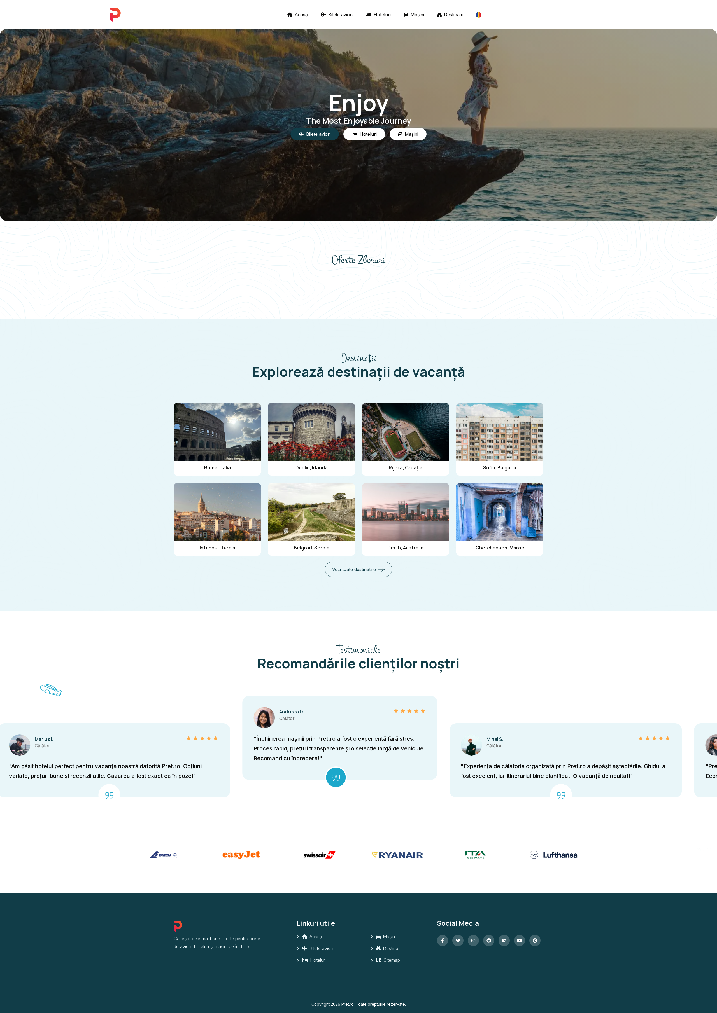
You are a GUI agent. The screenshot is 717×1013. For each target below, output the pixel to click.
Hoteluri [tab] (368, 134)
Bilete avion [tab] (318, 134)
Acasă (300, 14)
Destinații (453, 14)
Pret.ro (347, 1004)
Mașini (416, 14)
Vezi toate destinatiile (354, 569)
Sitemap (391, 960)
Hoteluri (381, 14)
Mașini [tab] (411, 134)
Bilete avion (340, 14)
